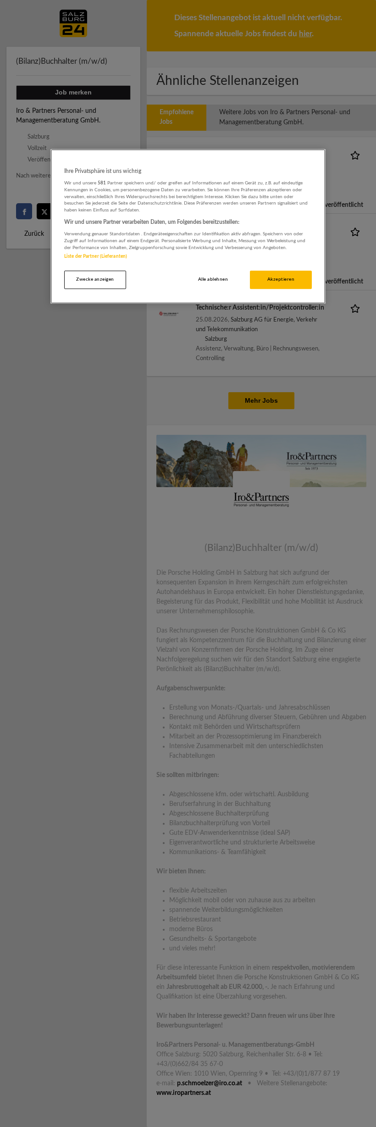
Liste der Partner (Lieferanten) (95, 256)
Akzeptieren (280, 279)
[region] (188, 226)
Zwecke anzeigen (95, 279)
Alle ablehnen (213, 279)
